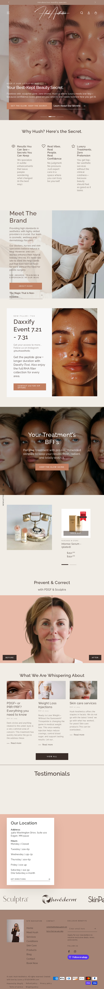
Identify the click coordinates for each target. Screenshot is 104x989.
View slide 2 (52, 114)
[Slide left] (9, 2)
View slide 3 (60, 114)
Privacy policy (46, 983)
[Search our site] (81, 13)
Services (31, 937)
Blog (29, 954)
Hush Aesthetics (20, 977)
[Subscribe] (95, 929)
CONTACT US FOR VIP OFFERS (29, 387)
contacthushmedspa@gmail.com (56, 927)
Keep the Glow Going (52, 467)
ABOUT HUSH (26, 286)
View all (52, 757)
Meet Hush (32, 932)
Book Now (32, 963)
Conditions (32, 941)
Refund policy (31, 983)
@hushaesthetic (22, 351)
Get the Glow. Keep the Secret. (29, 106)
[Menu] (8, 13)
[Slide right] (95, 2)
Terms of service (16, 987)
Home (30, 928)
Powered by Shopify (15, 984)
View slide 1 (43, 114)
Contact (31, 959)
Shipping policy (32, 987)
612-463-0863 (54, 931)
